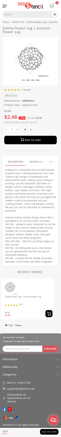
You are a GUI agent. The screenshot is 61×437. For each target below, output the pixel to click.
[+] (17, 129)
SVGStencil (28, 100)
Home (6, 22)
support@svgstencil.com (21, 388)
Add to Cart (49, 431)
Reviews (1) (36, 161)
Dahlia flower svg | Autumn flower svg (23, 296)
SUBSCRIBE (50, 348)
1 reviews (25, 89)
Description (15, 161)
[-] (6, 129)
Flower (18, 325)
